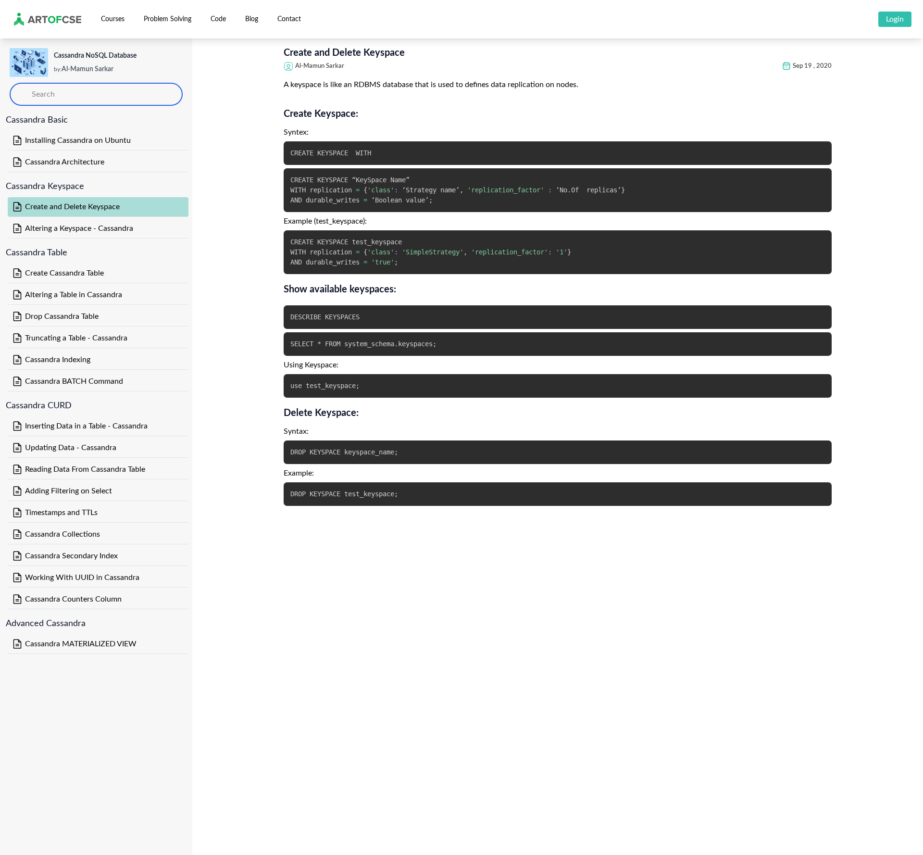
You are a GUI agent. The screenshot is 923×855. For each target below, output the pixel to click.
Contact (289, 19)
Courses (113, 19)
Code (218, 19)
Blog (251, 19)
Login (895, 19)
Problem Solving (167, 19)
